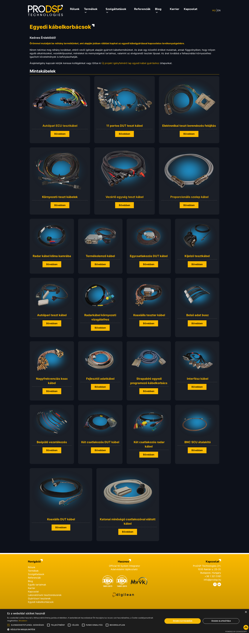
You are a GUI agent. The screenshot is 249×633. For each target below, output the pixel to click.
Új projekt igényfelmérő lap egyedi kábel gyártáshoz (130, 63)
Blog (30, 581)
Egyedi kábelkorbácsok (41, 601)
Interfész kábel (197, 378)
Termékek (33, 570)
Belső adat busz (197, 315)
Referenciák (34, 577)
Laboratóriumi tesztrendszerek (45, 595)
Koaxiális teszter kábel (149, 315)
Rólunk (31, 567)
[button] (83, 629)
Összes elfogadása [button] (182, 621)
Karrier (31, 588)
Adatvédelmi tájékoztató (124, 569)
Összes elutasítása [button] (221, 621)
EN (218, 10)
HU (214, 10)
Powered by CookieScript (236, 631)
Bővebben (60, 133)
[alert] (124, 621)
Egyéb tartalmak (37, 584)
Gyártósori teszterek (39, 598)
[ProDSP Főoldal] (45, 10)
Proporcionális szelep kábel (189, 197)
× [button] (246, 612)
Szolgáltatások (36, 574)
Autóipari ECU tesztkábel (60, 125)
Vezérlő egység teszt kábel (125, 197)
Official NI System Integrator (124, 565)
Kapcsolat (33, 591)
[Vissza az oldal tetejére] (246, 627)
